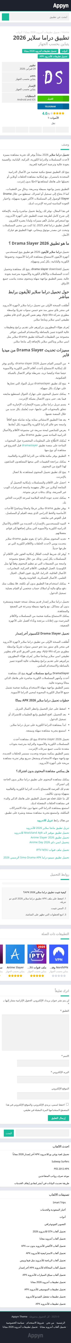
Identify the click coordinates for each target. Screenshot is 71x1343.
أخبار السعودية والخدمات (53, 1209)
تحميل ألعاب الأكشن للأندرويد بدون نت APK (43, 1246)
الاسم (65, 1056)
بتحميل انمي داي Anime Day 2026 (49, 842)
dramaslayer (30, 445)
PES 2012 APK (61, 1168)
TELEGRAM (50, 106)
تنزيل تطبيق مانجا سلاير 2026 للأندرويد (47, 828)
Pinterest (35, 130)
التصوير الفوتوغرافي (55, 1224)
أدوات (19, 32)
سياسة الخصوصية (15, 1322)
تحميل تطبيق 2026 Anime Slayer (50, 837)
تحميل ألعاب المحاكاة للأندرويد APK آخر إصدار (42, 1267)
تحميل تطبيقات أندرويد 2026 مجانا (42, 32)
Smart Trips (59, 1202)
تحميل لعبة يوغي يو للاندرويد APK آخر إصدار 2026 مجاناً (41, 1154)
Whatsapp (8, 130)
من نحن (50, 1322)
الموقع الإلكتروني (60, 1088)
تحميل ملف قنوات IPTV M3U (52, 850)
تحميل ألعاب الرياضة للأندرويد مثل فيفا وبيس (43, 1260)
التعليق (64, 1010)
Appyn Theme (19, 1316)
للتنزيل (50, 98)
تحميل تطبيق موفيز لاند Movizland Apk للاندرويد (41, 832)
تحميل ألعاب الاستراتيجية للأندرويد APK (46, 1253)
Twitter (49, 130)
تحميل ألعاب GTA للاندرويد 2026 (49, 1231)
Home (65, 32)
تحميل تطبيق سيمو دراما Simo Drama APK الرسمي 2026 (36, 857)
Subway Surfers (60, 1161)
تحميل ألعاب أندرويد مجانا (53, 1238)
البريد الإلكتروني (60, 1072)
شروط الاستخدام (35, 1322)
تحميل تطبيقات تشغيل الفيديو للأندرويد (46, 1296)
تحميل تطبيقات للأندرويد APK (53, 56)
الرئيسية (60, 1322)
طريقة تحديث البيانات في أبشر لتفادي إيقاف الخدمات (41, 1183)
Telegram (22, 130)
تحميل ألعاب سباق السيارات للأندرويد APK (44, 1274)
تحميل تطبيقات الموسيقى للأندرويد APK (45, 1289)
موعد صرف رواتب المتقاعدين (53, 1176)
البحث (9, 1133)
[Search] (5, 17)
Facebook (62, 130)
